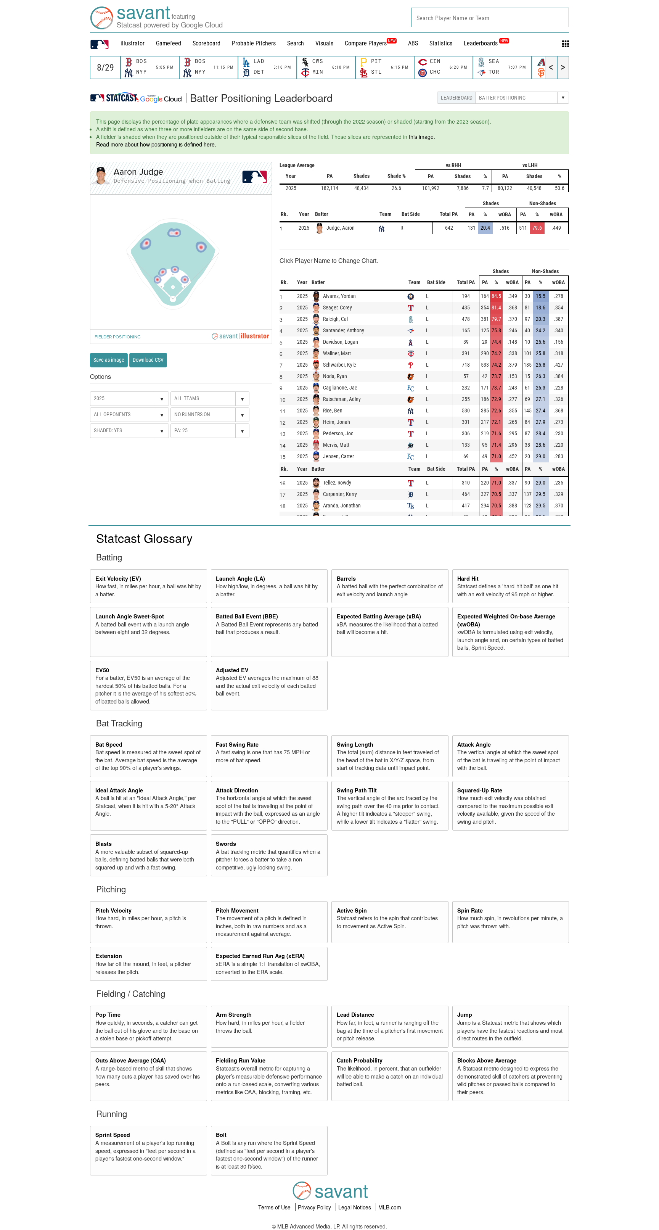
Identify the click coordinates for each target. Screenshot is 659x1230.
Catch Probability (360, 1060)
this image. (422, 136)
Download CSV (148, 360)
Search (295, 43)
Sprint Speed (112, 1134)
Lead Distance (355, 1014)
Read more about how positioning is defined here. (156, 144)
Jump (464, 1014)
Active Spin (352, 910)
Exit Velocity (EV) (118, 578)
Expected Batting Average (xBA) (379, 616)
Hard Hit (468, 578)
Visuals (324, 43)
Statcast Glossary (144, 537)
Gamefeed (168, 43)
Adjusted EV (232, 670)
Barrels (346, 578)
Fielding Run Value (240, 1060)
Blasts (103, 843)
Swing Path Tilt (357, 790)
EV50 (102, 670)
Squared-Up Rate (479, 790)
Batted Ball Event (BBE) (247, 616)
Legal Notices (355, 1207)
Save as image (108, 360)
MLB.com (389, 1207)
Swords (226, 843)
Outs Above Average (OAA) (130, 1060)
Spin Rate (470, 910)
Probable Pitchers (254, 43)
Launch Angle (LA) (240, 578)
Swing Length (355, 744)
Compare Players (366, 43)
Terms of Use (275, 1207)
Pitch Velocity (113, 910)
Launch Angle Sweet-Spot (129, 616)
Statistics (440, 43)
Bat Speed (108, 744)
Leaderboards (486, 43)
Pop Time (108, 1014)
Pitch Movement (237, 910)
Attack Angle (474, 744)
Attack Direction (237, 790)
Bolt (221, 1134)
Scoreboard (206, 43)
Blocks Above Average (486, 1060)
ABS (413, 43)
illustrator (133, 43)
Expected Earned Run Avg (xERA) (260, 956)
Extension (108, 956)
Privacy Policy (315, 1207)
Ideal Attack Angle (119, 790)
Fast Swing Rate (237, 744)
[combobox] (490, 17)
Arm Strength (234, 1014)
